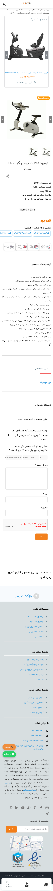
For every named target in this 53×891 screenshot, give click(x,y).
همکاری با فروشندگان (34, 702)
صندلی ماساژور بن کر (34, 626)
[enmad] (26, 851)
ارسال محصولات (36, 674)
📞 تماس (9, 747)
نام (45, 494)
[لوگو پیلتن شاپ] (26, 3)
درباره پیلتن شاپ (36, 697)
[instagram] (47, 807)
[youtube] (22, 807)
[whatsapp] (11, 807)
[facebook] (41, 807)
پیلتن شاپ (44, 10)
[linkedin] (16, 807)
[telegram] (47, 813)
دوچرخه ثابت (43, 13)
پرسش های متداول (35, 659)
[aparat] (28, 807)
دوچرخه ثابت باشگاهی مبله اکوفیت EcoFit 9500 (26, 72)
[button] (46, 55)
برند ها (41, 679)
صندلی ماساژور (29, 790)
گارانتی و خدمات (36, 712)
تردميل (8, 782)
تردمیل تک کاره (37, 621)
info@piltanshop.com (33, 740)
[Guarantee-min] (21, 244)
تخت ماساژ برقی (36, 631)
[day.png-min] (33, 244)
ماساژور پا (39, 636)
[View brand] (27, 207)
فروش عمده (38, 707)
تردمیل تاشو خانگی (35, 616)
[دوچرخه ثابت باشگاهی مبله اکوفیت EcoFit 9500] (26, 46)
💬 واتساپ (9, 754)
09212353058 (40, 233)
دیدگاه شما (41, 465)
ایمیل (44, 507)
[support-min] (45, 244)
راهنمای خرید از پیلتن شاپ (32, 669)
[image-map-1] (26, 837)
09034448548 (21, 233)
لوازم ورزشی (14, 10)
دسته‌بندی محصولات (29, 10)
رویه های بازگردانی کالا (34, 664)
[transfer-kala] (9, 244)
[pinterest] (35, 807)
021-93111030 (38, 730)
